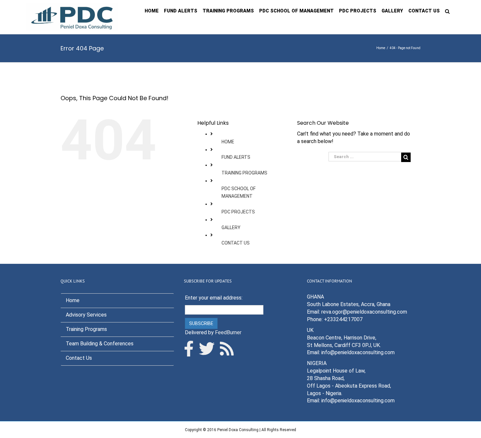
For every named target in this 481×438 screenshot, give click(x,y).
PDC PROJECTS (238, 211)
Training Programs (86, 329)
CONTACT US (236, 243)
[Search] (447, 11)
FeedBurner (228, 332)
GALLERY (231, 227)
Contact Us (79, 358)
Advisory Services (86, 315)
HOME (228, 141)
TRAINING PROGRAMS (244, 172)
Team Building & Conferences (100, 343)
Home (73, 300)
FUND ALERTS (236, 157)
